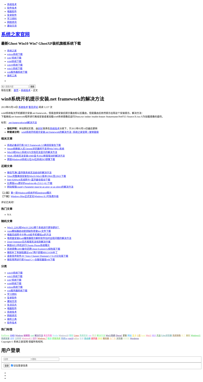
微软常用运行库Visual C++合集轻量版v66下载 (31, 259)
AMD (12, 335)
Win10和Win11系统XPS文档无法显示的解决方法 (32, 152)
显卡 (134, 335)
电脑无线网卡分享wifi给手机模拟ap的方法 (29, 234)
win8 (25, 122)
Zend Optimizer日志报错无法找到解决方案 (29, 242)
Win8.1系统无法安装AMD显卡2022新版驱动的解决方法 (36, 156)
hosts (143, 335)
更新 (125, 335)
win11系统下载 (14, 68)
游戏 (100, 338)
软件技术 (12, 8)
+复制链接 (93, 132)
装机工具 (12, 75)
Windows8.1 (27, 338)
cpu (89, 335)
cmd (32, 335)
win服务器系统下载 (17, 72)
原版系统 (56, 338)
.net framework (15, 122)
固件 (35, 338)
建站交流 (12, 25)
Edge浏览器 (166, 335)
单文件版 (48, 335)
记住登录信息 (20, 365)
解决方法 (32, 122)
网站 (130, 335)
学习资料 (12, 18)
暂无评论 (33, 107)
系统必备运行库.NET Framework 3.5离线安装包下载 (34, 145)
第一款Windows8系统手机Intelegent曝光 (31, 193)
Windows (19, 335)
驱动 (49, 338)
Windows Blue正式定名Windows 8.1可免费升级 (35, 196)
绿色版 (94, 338)
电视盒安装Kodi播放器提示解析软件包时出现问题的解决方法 (39, 238)
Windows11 (195, 335)
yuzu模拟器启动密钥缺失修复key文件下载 (29, 231)
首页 (16, 90)
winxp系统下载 (15, 54)
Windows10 (64, 335)
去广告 (113, 338)
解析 (188, 335)
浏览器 (119, 338)
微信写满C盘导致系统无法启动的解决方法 (29, 172)
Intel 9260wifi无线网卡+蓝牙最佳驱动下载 (28, 179)
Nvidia (55, 335)
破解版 (27, 335)
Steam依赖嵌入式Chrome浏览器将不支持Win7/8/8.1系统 (35, 148)
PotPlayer (5, 335)
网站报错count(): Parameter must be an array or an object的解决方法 (40, 187)
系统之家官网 (15, 34)
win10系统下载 (15, 65)
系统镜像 (176, 335)
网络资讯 (12, 22)
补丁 (183, 335)
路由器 (87, 338)
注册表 (18, 338)
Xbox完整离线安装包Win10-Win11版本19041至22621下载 (36, 176)
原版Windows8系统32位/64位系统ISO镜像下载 (31, 159)
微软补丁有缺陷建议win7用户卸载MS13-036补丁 (32, 252)
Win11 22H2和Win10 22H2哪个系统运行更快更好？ (33, 227)
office (76, 338)
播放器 (106, 338)
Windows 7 (42, 338)
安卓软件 (12, 15)
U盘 (139, 335)
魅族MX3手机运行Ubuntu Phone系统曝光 (28, 245)
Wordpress (134, 338)
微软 (71, 335)
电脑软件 (12, 11)
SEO (154, 335)
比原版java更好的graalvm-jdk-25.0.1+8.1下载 (29, 183)
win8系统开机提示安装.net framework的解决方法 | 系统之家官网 (54, 132)
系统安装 (5, 338)
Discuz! (119, 335)
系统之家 (12, 50)
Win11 (148, 335)
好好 (40, 128)
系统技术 (12, 4)
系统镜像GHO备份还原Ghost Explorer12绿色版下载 (33, 249)
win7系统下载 (14, 58)
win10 (70, 338)
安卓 (82, 338)
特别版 (126, 338)
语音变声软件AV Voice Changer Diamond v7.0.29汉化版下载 (37, 256)
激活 (94, 335)
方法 (158, 335)
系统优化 (84, 335)
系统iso (64, 338)
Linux (76, 335)
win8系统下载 (14, 61)
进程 (12, 338)
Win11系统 (110, 335)
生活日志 (12, 305)
